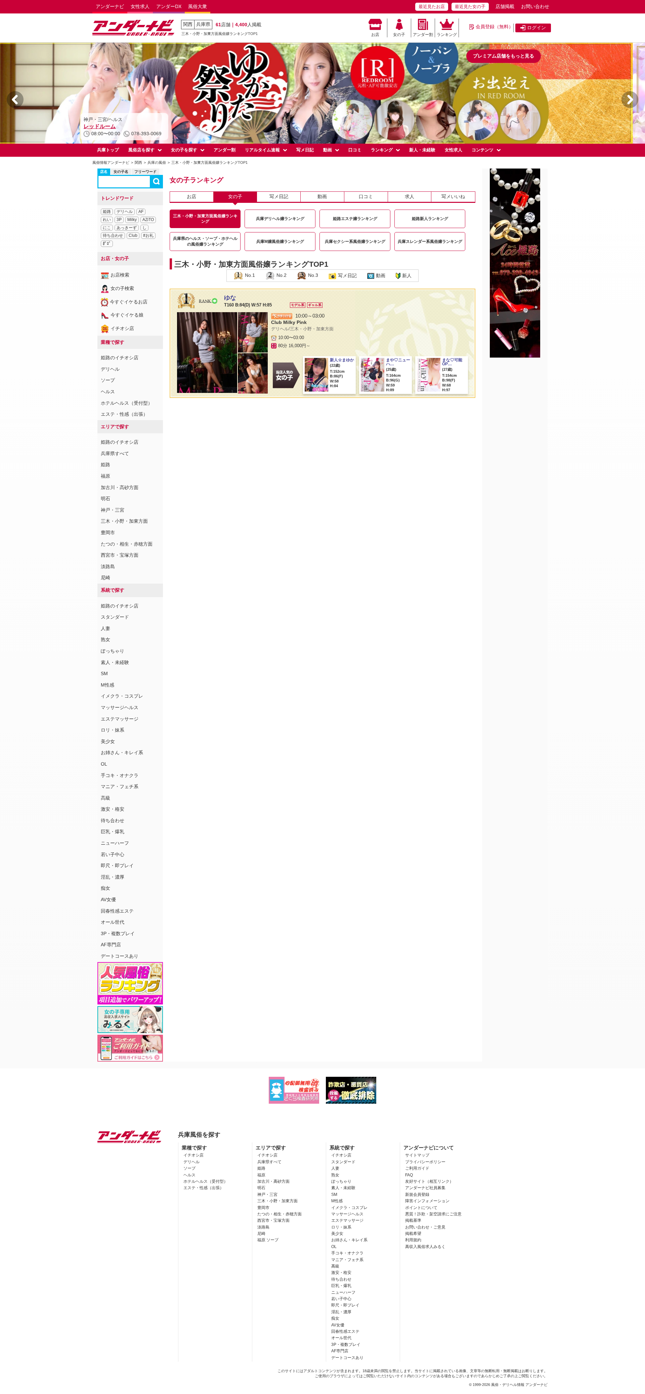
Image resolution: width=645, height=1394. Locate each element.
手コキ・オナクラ (119, 775)
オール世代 (112, 922)
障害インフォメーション (427, 1201)
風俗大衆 (197, 6)
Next (629, 99)
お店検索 (120, 275)
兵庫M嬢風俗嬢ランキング (280, 241)
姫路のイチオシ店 (119, 357)
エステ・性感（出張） (124, 414)
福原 (105, 476)
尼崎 (105, 577)
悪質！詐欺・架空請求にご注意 (433, 1214)
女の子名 (121, 172)
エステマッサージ (119, 719)
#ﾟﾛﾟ (107, 243)
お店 (375, 34)
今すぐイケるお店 (128, 301)
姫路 (107, 211)
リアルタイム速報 (262, 149)
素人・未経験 (115, 662)
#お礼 (148, 235)
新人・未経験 (422, 149)
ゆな (230, 297)
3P (119, 219)
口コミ (354, 149)
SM (104, 673)
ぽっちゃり (112, 651)
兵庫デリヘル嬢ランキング (280, 218)
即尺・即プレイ (117, 865)
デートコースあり (119, 956)
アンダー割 (423, 34)
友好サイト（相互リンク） (429, 1181)
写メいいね (453, 196)
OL (104, 764)
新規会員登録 (417, 1194)
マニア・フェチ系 (119, 786)
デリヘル (125, 211)
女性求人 (140, 6)
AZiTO (148, 219)
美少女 (108, 741)
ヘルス (108, 391)
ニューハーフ (115, 843)
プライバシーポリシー (425, 1162)
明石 (105, 498)
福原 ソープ (267, 1240)
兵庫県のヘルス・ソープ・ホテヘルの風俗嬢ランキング (205, 241)
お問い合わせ (535, 6)
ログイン (536, 27)
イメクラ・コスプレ (122, 696)
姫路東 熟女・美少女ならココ (131, 126)
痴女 (105, 888)
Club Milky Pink (289, 322)
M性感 (107, 685)
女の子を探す (184, 149)
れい (107, 219)
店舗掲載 (505, 6)
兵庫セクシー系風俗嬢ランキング (355, 241)
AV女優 (108, 899)
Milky (132, 219)
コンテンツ (482, 149)
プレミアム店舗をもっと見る (503, 56)
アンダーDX (168, 6)
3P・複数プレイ (118, 933)
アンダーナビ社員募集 (425, 1187)
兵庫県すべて (115, 453)
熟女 (105, 639)
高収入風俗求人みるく (425, 1246)
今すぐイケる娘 (127, 315)
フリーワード (145, 172)
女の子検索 (122, 288)
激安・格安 (112, 809)
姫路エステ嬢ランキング (355, 218)
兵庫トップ (108, 149)
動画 (327, 149)
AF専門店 (111, 944)
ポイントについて (421, 1207)
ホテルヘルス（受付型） (127, 403)
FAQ (409, 1175)
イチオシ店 (122, 328)
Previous (15, 99)
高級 (105, 798)
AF (140, 211)
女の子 (399, 34)
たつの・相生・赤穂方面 (127, 544)
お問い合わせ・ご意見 (425, 1227)
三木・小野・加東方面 (124, 521)
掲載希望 (413, 1233)
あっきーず (127, 227)
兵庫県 (203, 24)
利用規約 (413, 1240)
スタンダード (115, 617)
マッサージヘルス (119, 707)
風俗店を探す (141, 149)
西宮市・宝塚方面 (119, 555)
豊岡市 (108, 532)
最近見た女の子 (470, 6)
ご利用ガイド (417, 1168)
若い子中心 (112, 854)
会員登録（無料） (494, 26)
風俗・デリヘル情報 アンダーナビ (519, 1385)
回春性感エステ (117, 911)
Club (133, 235)
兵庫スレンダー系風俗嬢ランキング (430, 241)
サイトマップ (417, 1155)
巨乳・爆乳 (112, 831)
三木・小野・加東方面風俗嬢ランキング (205, 219)
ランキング (447, 34)
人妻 (105, 628)
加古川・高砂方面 (119, 487)
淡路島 (108, 566)
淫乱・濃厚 (112, 877)
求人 (409, 196)
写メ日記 (305, 149)
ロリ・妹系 (112, 730)
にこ (107, 227)
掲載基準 (413, 1220)
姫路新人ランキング (430, 218)
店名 (104, 172)
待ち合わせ (113, 235)
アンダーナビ (110, 6)
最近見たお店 (432, 6)
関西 (187, 24)
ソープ (108, 380)
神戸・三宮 (112, 510)
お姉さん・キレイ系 (122, 752)
